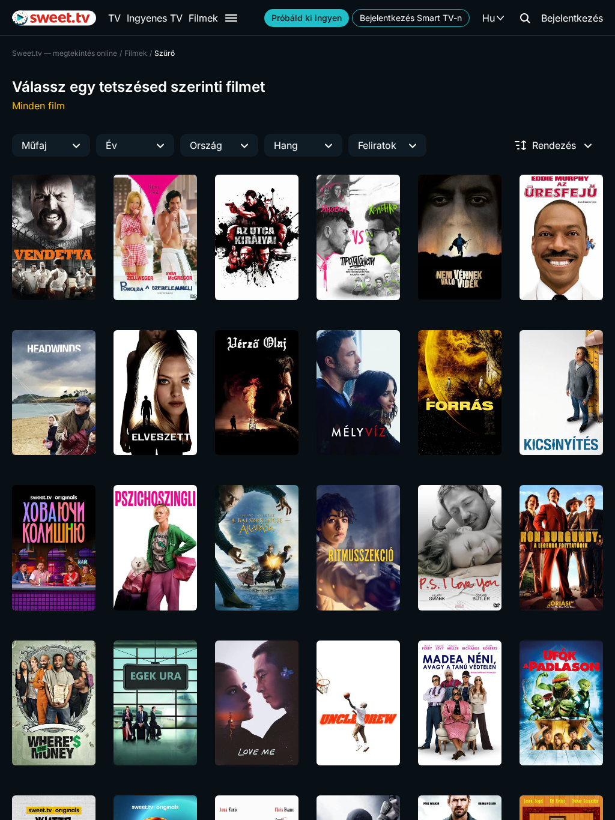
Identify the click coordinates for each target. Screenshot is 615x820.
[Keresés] (525, 18)
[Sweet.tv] (54, 18)
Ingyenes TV (155, 18)
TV (114, 18)
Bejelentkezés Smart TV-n (411, 18)
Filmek (203, 18)
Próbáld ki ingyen (306, 18)
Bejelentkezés (572, 18)
